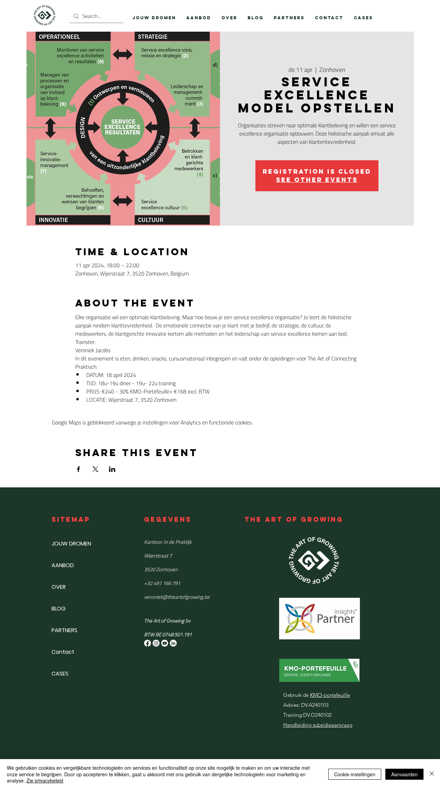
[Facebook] (147, 643)
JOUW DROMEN (71, 544)
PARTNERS (64, 630)
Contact (63, 652)
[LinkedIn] (173, 643)
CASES (60, 674)
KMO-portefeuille (330, 695)
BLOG (59, 609)
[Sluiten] (432, 774)
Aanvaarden (404, 774)
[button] (198, 17)
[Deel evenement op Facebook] (78, 469)
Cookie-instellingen (354, 774)
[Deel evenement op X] (95, 469)
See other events (317, 180)
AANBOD (63, 565)
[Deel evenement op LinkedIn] (112, 469)
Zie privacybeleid (44, 780)
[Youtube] (164, 643)
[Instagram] (156, 643)
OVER (59, 587)
